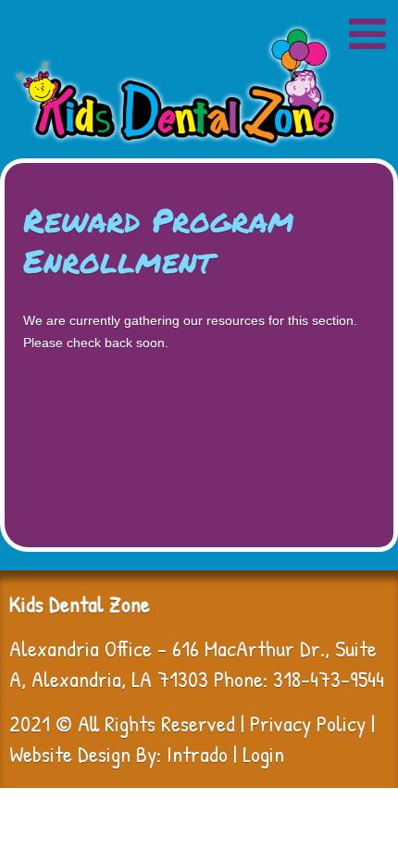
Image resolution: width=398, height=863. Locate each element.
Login (263, 754)
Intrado (197, 754)
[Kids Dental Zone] (175, 86)
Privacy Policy (308, 723)
